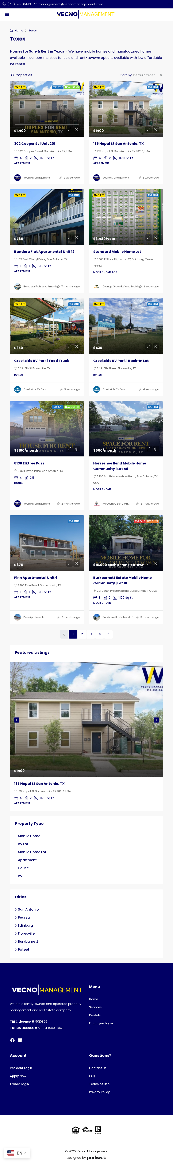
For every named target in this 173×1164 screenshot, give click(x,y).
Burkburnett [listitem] (28, 941)
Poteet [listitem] (23, 949)
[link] (47, 109)
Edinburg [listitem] (25, 925)
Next (156, 720)
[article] (86, 736)
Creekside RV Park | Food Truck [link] (41, 360)
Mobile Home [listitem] (29, 836)
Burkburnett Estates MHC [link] (118, 617)
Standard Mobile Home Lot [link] (117, 251)
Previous (16, 720)
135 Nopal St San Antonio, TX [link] (118, 143)
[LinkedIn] (20, 1040)
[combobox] (148, 75)
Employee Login (101, 1023)
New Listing (72, 87)
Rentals (95, 1015)
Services (95, 1007)
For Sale (140, 521)
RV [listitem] (20, 876)
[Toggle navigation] (168, 4)
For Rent (58, 87)
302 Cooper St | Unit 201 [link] (34, 143)
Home (19, 30)
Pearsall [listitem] (24, 917)
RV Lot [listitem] (23, 844)
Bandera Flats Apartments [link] (40, 286)
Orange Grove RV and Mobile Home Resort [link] (129, 286)
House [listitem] (23, 868)
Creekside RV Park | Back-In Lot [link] (121, 360)
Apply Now (18, 1076)
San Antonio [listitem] (28, 909)
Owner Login (19, 1084)
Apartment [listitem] (27, 860)
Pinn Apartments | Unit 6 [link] (36, 577)
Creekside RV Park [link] (34, 389)
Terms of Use (99, 1084)
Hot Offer (152, 521)
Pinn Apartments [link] (34, 617)
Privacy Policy (99, 1092)
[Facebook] (12, 1040)
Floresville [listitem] (26, 933)
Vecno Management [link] (36, 177)
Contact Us (98, 1068)
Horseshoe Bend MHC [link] (116, 503)
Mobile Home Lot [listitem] (32, 852)
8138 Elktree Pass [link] (29, 463)
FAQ (92, 1076)
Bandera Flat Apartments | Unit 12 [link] (44, 251)
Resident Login (21, 1068)
